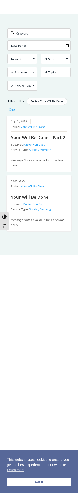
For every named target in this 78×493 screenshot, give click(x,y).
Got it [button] (39, 481)
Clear (12, 109)
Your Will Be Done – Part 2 (38, 137)
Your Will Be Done (33, 127)
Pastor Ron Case (34, 144)
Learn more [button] (15, 470)
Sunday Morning (40, 150)
